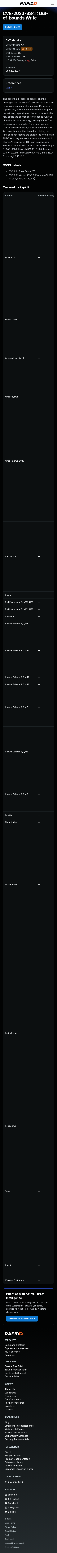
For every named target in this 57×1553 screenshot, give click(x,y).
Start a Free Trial (14, 1366)
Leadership (10, 1392)
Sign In (8, 1452)
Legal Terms (10, 1523)
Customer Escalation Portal (19, 1469)
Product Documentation (17, 1458)
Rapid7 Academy (13, 1465)
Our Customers (13, 1399)
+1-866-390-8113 (14, 1481)
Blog (7, 1422)
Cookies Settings (12, 1547)
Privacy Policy (10, 1527)
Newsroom (10, 1396)
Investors (10, 1406)
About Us (10, 1389)
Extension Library (14, 1462)
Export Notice (10, 1531)
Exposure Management (17, 1348)
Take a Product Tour (16, 1369)
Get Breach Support (15, 1373)
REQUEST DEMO (12, 27)
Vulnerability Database (16, 1435)
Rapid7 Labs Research (16, 1432)
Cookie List (9, 1539)
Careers (9, 1409)
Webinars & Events (14, 1429)
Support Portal (12, 1455)
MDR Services (12, 1351)
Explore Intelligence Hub (22, 1319)
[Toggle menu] (52, 3)
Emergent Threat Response (19, 1425)
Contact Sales (12, 1376)
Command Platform (15, 1345)
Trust (7, 1535)
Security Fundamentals (17, 1439)
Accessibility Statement (14, 1543)
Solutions (10, 1355)
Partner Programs (14, 1402)
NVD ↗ (9, 88)
